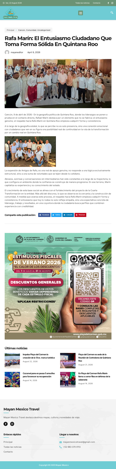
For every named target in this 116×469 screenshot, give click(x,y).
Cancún (21, 30)
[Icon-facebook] (108, 3)
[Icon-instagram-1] (112, 3)
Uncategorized (43, 30)
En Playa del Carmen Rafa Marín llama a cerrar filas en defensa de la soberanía (94, 376)
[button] (80, 13)
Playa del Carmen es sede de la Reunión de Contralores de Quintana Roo (94, 357)
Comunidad (31, 30)
